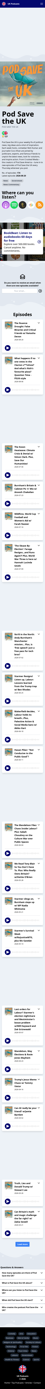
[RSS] (39, 205)
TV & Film (24, 1346)
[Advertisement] (22, 30)
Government (17, 181)
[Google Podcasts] (31, 205)
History (11, 1351)
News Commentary (11, 184)
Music (35, 1338)
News (5, 181)
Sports (36, 1359)
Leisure (15, 1355)
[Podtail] (22, 205)
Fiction (35, 1346)
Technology (11, 1346)
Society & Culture (33, 1342)
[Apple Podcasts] (5, 205)
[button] (41, 3)
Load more (22, 1244)
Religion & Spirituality (13, 1342)
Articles (28, 1382)
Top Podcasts (18, 1382)
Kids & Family (23, 1338)
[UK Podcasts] (22, 1369)
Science (26, 1359)
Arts (21, 1334)
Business (9, 1338)
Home (7, 1382)
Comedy (11, 1334)
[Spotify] (14, 205)
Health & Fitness (12, 1359)
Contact (37, 1382)
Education (31, 1334)
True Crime (22, 1351)
